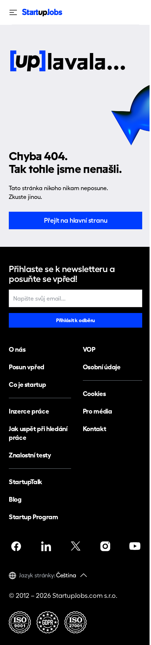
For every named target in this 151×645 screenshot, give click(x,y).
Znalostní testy (30, 455)
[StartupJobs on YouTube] (135, 546)
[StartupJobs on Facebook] (16, 546)
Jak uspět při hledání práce (38, 433)
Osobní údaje (102, 367)
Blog (15, 499)
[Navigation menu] (15, 12)
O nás (17, 349)
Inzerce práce (29, 411)
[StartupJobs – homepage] (42, 12)
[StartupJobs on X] (75, 546)
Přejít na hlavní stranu (75, 220)
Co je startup (27, 384)
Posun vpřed (26, 367)
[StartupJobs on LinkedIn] (45, 546)
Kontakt (94, 429)
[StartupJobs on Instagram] (105, 546)
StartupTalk (25, 482)
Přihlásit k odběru (75, 320)
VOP (89, 349)
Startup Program (33, 517)
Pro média (97, 411)
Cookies (94, 393)
